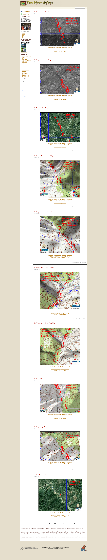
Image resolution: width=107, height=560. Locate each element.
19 (77, 523)
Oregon (31, 534)
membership (23, 532)
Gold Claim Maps (37, 13)
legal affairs (67, 528)
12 (64, 523)
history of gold (27, 534)
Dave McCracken (47, 528)
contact (82, 537)
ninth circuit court (43, 533)
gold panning (67, 533)
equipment (53, 532)
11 (62, 523)
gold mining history (68, 531)
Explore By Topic (23, 80)
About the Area (24, 64)
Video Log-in (61, 548)
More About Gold (47, 547)
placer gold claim (77, 537)
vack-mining (59, 534)
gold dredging (41, 528)
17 (73, 523)
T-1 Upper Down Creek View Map (44, 323)
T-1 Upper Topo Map (40, 427)
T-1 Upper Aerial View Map (42, 60)
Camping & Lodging (25, 63)
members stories (47, 529)
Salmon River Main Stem (55, 201)
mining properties (84, 206)
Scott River (61, 48)
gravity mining (57, 533)
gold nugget (55, 534)
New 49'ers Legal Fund (32, 536)
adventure (49, 532)
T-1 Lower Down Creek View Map (44, 267)
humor (46, 532)
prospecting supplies (45, 534)
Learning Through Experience (26, 60)
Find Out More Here (24, 52)
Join (53, 548)
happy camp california (30, 531)
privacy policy (52, 536)
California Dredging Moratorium (30, 529)
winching (66, 534)
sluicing (28, 533)
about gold (63, 533)
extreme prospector (67, 532)
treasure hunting (39, 534)
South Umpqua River (46, 536)
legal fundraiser (80, 532)
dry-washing (32, 533)
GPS (69, 534)
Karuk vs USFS (37, 533)
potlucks (73, 534)
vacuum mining (52, 533)
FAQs (43, 537)
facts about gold (75, 531)
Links (22, 74)
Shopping (43, 547)
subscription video (71, 529)
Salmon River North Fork (65, 201)
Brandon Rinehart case (79, 534)
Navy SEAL (58, 531)
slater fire (45, 537)
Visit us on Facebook (26, 11)
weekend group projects (40, 532)
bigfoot (56, 537)
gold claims (77, 206)
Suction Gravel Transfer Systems (74, 536)
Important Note (26, 14)
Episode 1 (23, 33)
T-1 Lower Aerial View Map (42, 12)
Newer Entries (44, 523)
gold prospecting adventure (55, 528)
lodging (81, 533)
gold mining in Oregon (40, 529)
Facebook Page (24, 71)
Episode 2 (23, 34)
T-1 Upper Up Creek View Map (43, 212)
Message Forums (64, 547)
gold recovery (80, 531)
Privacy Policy (22, 549)
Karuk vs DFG (62, 531)
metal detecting (36, 531)
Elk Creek (51, 48)
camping (47, 533)
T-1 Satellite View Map (41, 108)
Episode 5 (23, 37)
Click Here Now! (23, 86)
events (79, 533)
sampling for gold (44, 531)
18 (75, 523)
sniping (56, 532)
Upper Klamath (50, 47)
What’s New (23, 65)
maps (80, 206)
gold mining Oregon (74, 532)
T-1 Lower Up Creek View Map (43, 156)
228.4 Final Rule (60, 532)
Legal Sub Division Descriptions (62, 537)
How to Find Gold (52, 547)
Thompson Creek (67, 48)
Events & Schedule (24, 61)
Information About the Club (26, 59)
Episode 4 (23, 36)
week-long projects (31, 537)
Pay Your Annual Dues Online (26, 56)
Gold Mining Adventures (25, 70)
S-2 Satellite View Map (41, 475)
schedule (34, 534)
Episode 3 (23, 35)
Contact (23, 58)
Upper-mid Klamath (57, 47)
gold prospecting (34, 528)
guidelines (54, 531)
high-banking (50, 531)
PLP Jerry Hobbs (71, 537)
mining (27, 537)
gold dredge (66, 536)
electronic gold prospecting (54, 529)
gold (27, 536)
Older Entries (81, 523)
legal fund (51, 534)
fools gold (52, 537)
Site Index (23, 57)
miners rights (62, 528)
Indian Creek (56, 48)
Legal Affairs (23, 72)
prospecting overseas (29, 532)
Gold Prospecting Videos (25, 75)
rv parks (63, 534)
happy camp (25, 538)
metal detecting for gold (63, 529)
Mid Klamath (64, 47)
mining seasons (39, 536)
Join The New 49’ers (25, 73)
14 (68, 523)
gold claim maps (83, 536)
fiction (71, 534)
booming (34, 532)
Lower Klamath (69, 47)
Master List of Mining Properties (60, 51)
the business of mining (74, 533)
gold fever (49, 537)
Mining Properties (24, 62)
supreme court (23, 537)
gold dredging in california (59, 536)
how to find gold (72, 528)
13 (66, 523)
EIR (60, 533)
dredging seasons (38, 537)
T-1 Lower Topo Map (40, 379)
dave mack (77, 528)
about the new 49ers (78, 529)
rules (40, 531)
